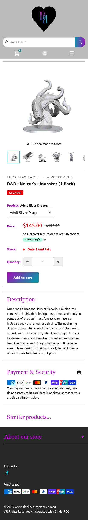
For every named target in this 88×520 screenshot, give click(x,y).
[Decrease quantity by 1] (27, 261)
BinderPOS (62, 511)
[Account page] (44, 53)
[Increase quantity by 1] (58, 261)
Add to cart (22, 277)
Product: (27, 205)
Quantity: (13, 262)
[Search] (80, 42)
